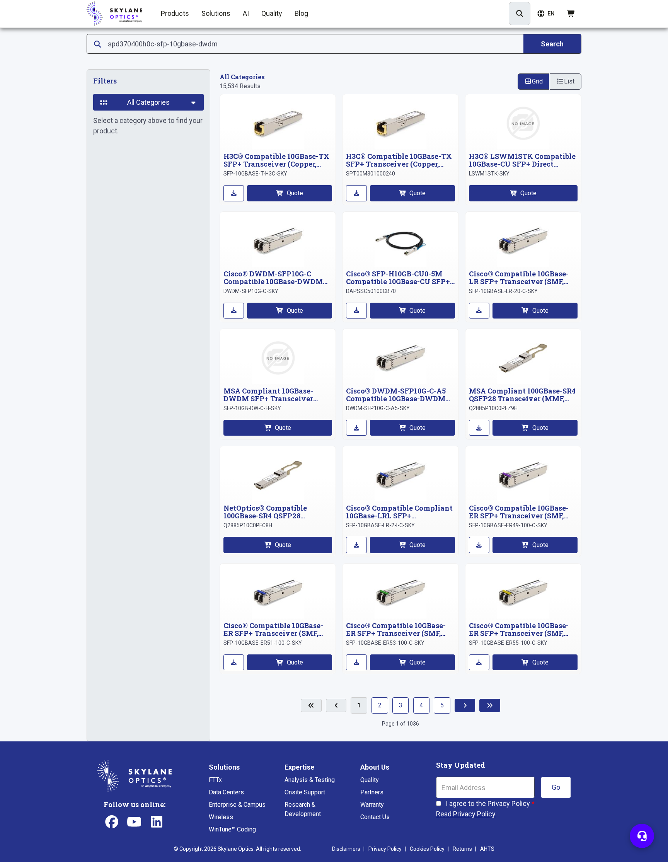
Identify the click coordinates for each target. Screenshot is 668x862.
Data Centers (226, 792)
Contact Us (375, 817)
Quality (369, 780)
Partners (371, 792)
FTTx (215, 780)
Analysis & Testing (310, 780)
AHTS (487, 849)
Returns (462, 849)
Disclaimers (346, 849)
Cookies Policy (427, 849)
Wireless (221, 817)
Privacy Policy (385, 849)
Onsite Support (305, 792)
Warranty (372, 804)
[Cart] (571, 13)
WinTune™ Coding (232, 829)
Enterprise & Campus (237, 804)
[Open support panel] (642, 836)
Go (556, 787)
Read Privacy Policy (466, 814)
